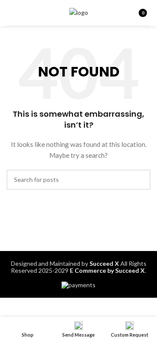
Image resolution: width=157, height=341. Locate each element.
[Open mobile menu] (10, 13)
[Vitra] (44, 220)
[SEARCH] (140, 180)
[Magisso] (112, 220)
